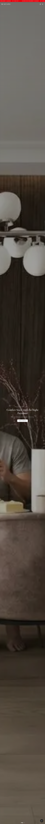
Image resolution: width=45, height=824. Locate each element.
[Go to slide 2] (22, 822)
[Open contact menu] (41, 820)
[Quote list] (40, 4)
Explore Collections (22, 420)
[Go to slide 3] (23, 822)
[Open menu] (42, 4)
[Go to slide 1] (21, 822)
